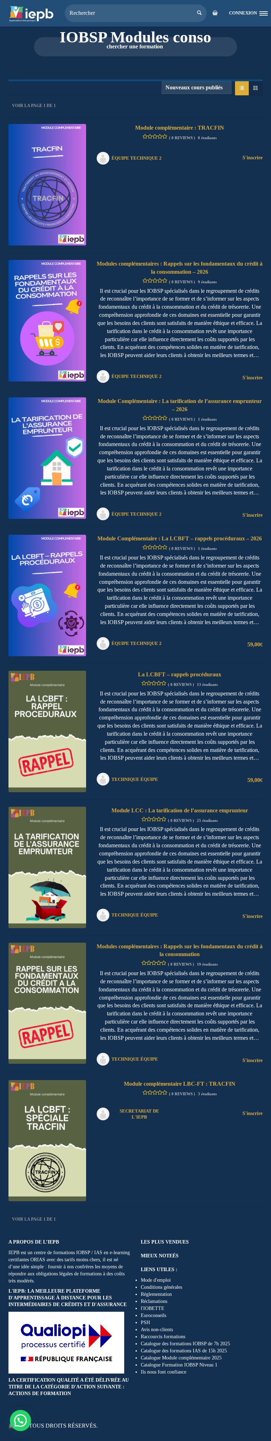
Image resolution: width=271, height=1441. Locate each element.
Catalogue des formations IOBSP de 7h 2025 (185, 1343)
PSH (145, 1322)
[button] (20, 1420)
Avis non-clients (157, 1329)
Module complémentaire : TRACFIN (179, 128)
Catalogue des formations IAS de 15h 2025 (184, 1350)
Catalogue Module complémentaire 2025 (181, 1357)
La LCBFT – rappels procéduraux (179, 674)
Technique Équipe (135, 779)
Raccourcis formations (163, 1336)
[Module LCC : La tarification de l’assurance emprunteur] (47, 867)
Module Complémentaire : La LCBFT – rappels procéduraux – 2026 (179, 538)
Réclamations (154, 1301)
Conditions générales (161, 1287)
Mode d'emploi (156, 1280)
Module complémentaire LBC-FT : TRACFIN (179, 1084)
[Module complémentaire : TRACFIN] (47, 184)
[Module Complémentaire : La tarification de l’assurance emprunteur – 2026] (47, 458)
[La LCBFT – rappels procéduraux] (47, 731)
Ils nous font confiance (163, 1372)
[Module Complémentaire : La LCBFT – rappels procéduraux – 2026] (47, 595)
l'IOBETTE (152, 1308)
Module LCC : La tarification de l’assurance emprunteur (180, 810)
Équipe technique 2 (137, 158)
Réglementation (156, 1294)
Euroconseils (153, 1315)
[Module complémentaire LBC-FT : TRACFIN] (47, 1140)
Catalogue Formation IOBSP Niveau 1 (179, 1365)
